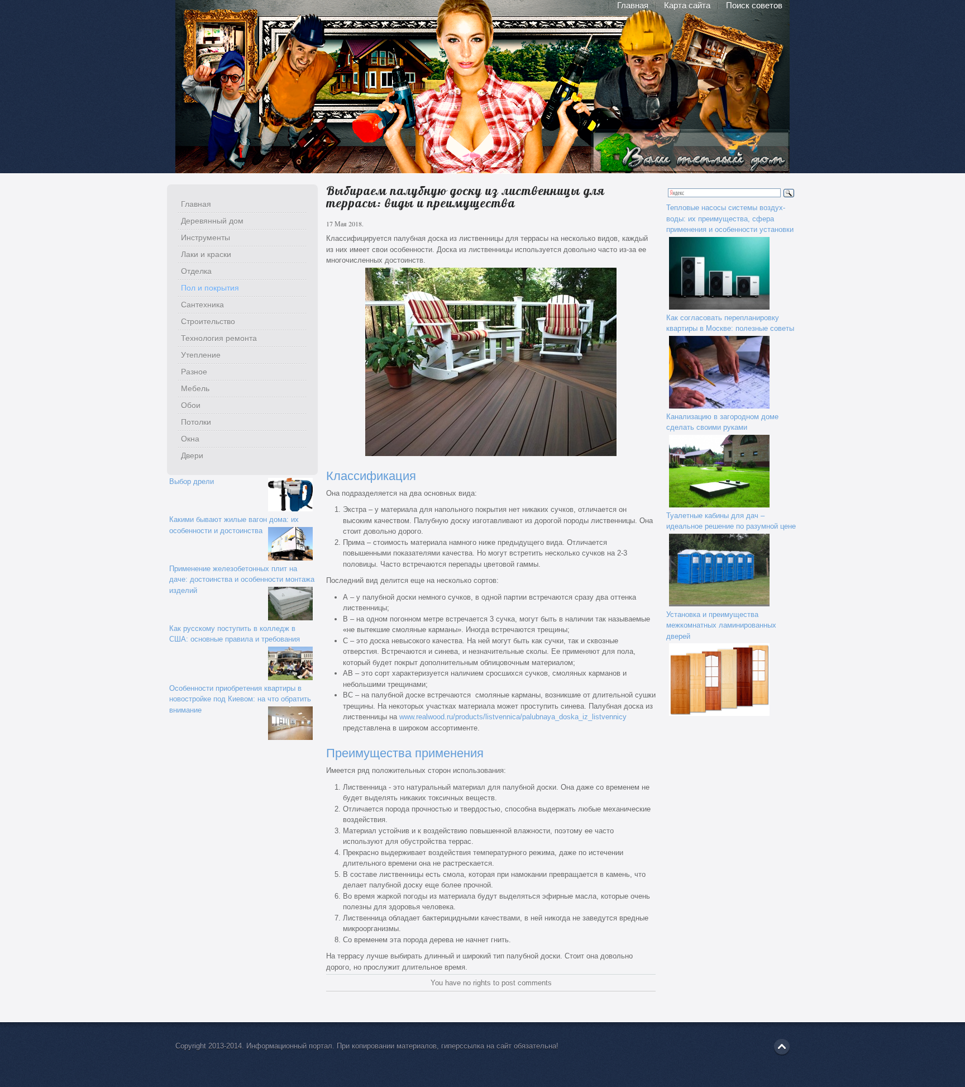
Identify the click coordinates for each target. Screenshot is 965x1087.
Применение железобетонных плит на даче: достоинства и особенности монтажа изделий (241, 579)
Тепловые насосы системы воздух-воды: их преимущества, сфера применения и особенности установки (730, 218)
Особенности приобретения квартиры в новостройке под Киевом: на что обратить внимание (240, 699)
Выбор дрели (191, 481)
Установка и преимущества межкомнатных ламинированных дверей (721, 625)
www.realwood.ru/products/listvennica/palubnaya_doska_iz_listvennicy (513, 717)
